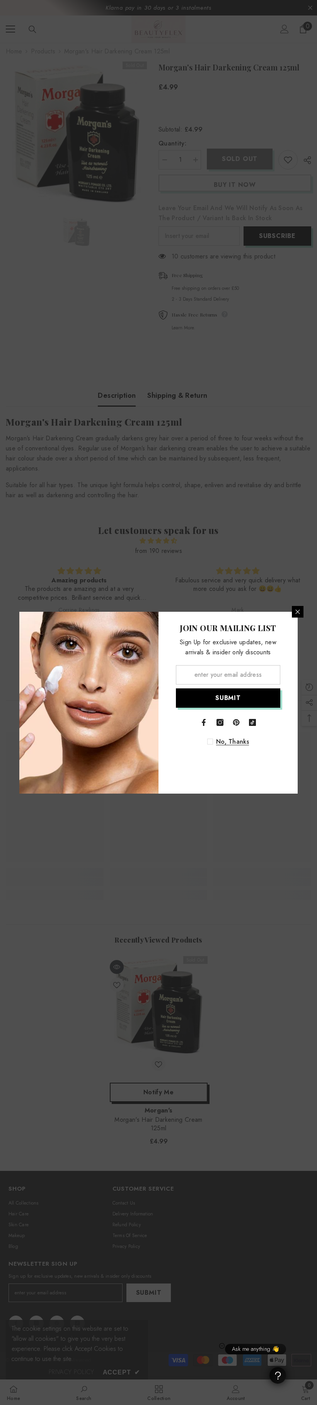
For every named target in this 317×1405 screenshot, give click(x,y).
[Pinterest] (236, 722)
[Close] (297, 612)
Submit (228, 697)
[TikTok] (252, 722)
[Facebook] (204, 722)
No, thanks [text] (232, 742)
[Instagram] (220, 722)
